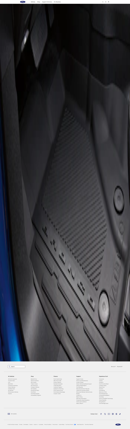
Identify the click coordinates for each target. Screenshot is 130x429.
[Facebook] (101, 414)
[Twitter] (105, 414)
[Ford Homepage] (118, 425)
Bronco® (113, 366)
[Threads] (116, 414)
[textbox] (16, 366)
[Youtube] (109, 414)
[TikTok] (120, 414)
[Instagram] (113, 414)
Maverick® (119, 366)
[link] (20, 424)
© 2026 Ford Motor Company (13, 424)
